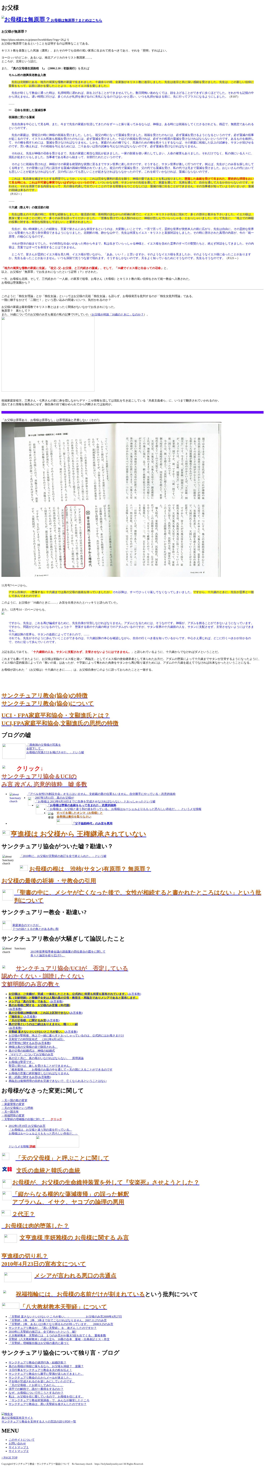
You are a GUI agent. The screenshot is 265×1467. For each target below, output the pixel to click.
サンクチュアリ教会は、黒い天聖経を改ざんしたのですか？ (48, 1404)
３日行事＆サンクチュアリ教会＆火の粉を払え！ (40, 1370)
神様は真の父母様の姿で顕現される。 (33, 1046)
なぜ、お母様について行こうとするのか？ (36, 1392)
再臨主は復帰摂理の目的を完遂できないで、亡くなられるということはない (58, 1080)
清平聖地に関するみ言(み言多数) (30, 1043)
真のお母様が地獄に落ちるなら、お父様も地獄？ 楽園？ (46, 1366)
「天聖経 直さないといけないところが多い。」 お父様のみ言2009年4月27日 (65, 1316)
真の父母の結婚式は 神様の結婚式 (32, 1050)
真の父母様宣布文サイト (17, 1417)
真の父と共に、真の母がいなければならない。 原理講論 (46, 1058)
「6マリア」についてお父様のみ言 (31, 1054)
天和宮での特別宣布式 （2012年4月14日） (37, 1039)
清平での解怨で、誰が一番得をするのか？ (36, 1388)
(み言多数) (75, 993)
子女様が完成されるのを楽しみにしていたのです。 (42, 1381)
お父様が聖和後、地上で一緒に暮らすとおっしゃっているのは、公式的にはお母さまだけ (66, 1035)
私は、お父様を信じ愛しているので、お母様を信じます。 (46, 1396)
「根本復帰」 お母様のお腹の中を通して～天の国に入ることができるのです (60, 1069)
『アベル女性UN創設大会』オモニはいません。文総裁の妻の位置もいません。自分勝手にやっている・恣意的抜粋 (101, 793)
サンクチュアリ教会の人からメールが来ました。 (40, 1377)
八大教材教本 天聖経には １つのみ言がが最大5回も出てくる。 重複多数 (57, 1335)
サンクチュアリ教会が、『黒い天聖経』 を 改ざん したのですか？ (53, 1327)
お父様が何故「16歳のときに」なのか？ (118, 314)
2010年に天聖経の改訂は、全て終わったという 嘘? (42, 1331)
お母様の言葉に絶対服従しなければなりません (39, 1073)
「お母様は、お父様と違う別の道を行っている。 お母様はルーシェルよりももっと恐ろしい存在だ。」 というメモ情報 (124, 809)
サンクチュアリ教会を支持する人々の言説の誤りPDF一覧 (38, 1421)
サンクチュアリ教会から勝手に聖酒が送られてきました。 (46, 1373)
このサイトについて (22, 1439)
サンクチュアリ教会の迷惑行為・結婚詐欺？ (37, 1362)
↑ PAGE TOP (9, 1457)
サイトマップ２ (19, 1451)
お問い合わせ (17, 1443)
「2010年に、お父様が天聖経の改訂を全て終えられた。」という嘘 (63, 856)
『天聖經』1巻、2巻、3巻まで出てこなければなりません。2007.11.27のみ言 (58, 1320)
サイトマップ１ (19, 1447)
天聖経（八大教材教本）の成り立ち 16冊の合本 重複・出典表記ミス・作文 (59, 1339)
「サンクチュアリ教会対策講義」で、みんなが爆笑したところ (49, 1400)
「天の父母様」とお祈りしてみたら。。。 (36, 1385)
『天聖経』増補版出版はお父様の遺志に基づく (39, 1343)
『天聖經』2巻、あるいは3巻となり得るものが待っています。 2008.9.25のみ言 (61, 1324)
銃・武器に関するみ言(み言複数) (30, 1077)
